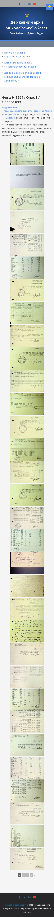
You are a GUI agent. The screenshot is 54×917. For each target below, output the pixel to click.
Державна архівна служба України (23, 72)
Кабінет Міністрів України (18, 62)
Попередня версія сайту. (15, 905)
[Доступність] (49, 7)
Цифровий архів (9, 107)
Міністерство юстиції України (20, 66)
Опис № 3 (10, 117)
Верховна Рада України (17, 56)
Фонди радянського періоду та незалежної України (27, 111)
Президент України (14, 52)
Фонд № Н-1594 (12, 114)
